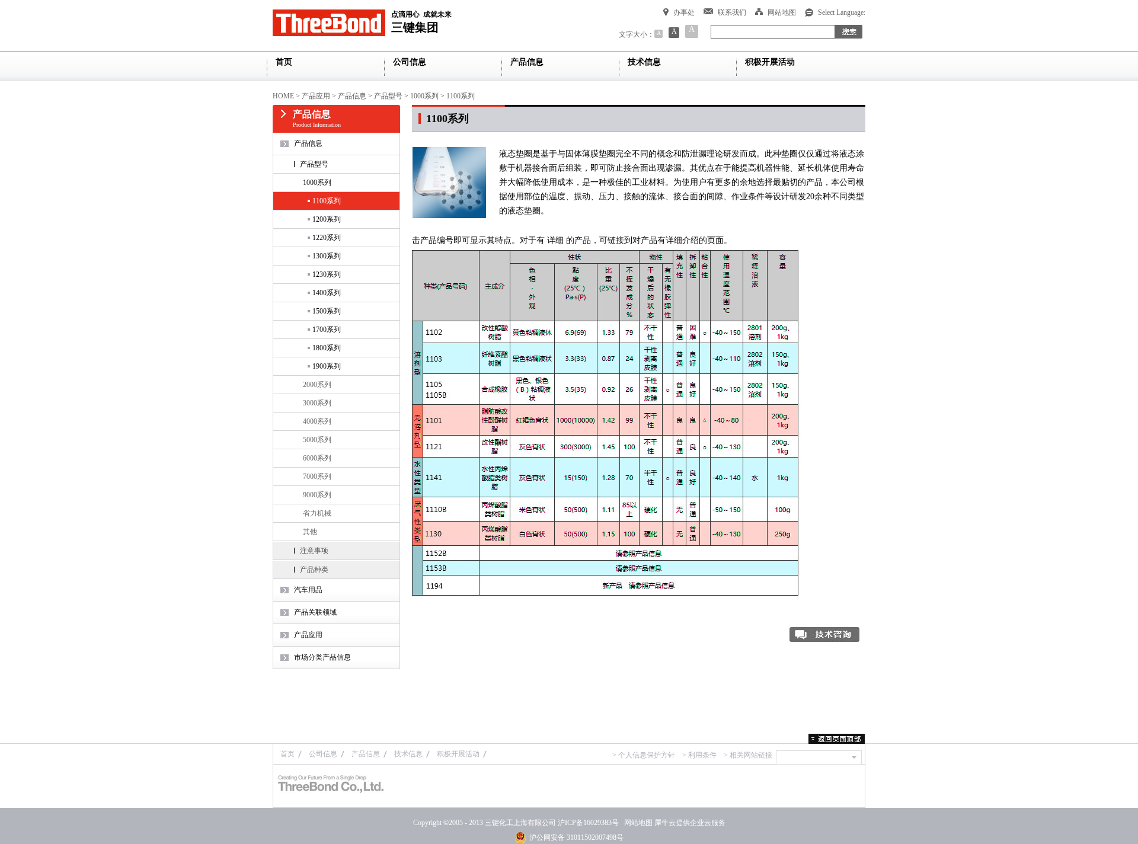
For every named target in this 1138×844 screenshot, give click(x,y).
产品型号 (388, 96)
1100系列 (460, 96)
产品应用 (316, 96)
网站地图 (637, 823)
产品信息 (352, 96)
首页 (287, 754)
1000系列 (424, 96)
